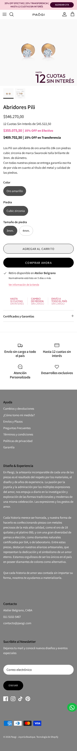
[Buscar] (13, 14)
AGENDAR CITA (62, 4)
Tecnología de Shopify (47, 736)
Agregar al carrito (39, 249)
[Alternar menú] (4, 14)
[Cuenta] (63, 14)
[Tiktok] (20, 698)
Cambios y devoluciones (18, 408)
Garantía (9, 447)
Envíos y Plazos (13, 421)
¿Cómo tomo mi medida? (19, 415)
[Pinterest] (27, 698)
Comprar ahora (38, 263)
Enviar (13, 685)
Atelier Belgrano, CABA (17, 610)
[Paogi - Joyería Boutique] (38, 14)
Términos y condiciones (18, 434)
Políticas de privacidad (17, 441)
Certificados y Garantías (18, 316)
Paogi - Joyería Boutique (23, 736)
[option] (38, 47)
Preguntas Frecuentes (17, 428)
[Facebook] (5, 698)
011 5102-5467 (12, 617)
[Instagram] (13, 698)
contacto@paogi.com (17, 623)
